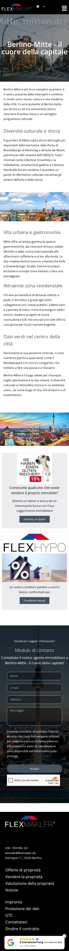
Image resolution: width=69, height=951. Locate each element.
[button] (64, 936)
